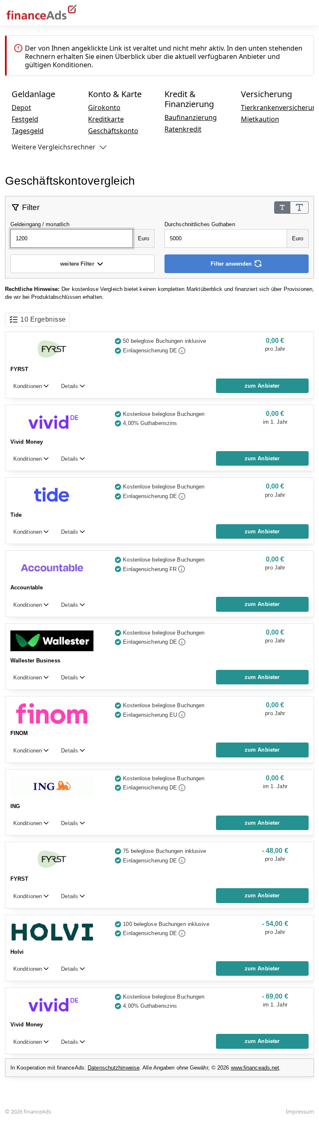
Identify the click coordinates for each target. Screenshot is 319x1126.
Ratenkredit (182, 129)
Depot (21, 107)
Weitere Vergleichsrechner (54, 146)
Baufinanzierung (190, 117)
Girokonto (104, 107)
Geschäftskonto (113, 130)
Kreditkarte (106, 119)
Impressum (300, 1111)
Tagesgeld (28, 130)
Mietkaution (260, 119)
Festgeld (25, 119)
